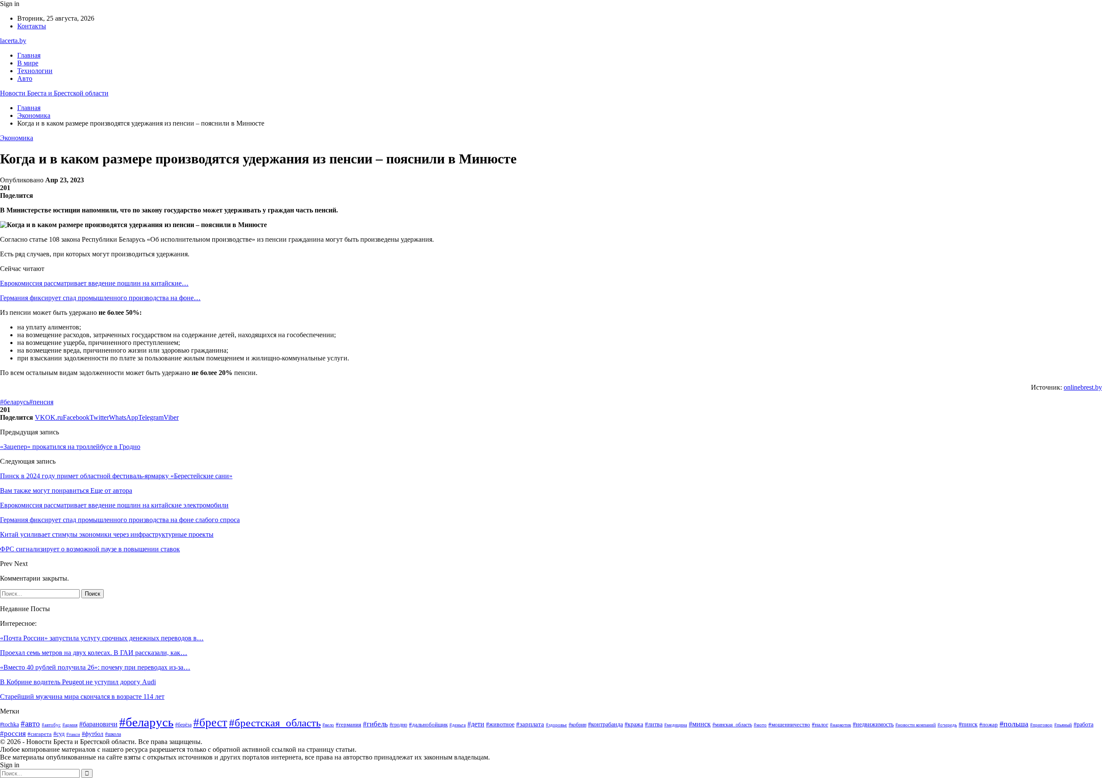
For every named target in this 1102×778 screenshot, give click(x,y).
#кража (634, 724)
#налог (820, 724)
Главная (28, 55)
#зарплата (530, 724)
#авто (30, 723)
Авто (24, 78)
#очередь (947, 725)
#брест (210, 722)
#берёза (183, 725)
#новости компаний (915, 724)
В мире (27, 63)
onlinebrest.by (1083, 387)
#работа (1083, 724)
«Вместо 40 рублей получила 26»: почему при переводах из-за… (95, 667)
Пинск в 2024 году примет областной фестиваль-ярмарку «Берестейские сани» (116, 476)
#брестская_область (275, 723)
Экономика (16, 137)
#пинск (968, 724)
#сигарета (40, 734)
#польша (1014, 724)
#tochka (9, 724)
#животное (500, 724)
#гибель (375, 724)
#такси (73, 734)
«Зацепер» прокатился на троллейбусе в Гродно (70, 446)
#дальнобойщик (428, 724)
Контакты (31, 26)
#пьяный (1063, 724)
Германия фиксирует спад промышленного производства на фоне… (100, 297)
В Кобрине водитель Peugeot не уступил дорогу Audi (78, 682)
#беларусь (14, 402)
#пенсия (41, 402)
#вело (328, 724)
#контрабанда (605, 724)
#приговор (1041, 724)
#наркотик (840, 724)
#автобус (51, 724)
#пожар (988, 725)
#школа (113, 734)
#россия (13, 733)
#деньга (457, 724)
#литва (653, 724)
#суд (59, 734)
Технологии (35, 70)
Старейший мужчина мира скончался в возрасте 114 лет (82, 696)
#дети (475, 724)
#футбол (92, 733)
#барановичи (98, 724)
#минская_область (732, 725)
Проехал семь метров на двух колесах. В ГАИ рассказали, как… (93, 652)
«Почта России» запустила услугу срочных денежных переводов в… (102, 638)
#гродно (398, 725)
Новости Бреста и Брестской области (54, 93)
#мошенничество (789, 724)
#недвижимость (873, 724)
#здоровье (556, 724)
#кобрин (577, 725)
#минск (700, 724)
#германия (348, 724)
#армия (69, 724)
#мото (760, 724)
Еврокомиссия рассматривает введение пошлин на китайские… (94, 283)
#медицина (675, 724)
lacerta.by (13, 40)
